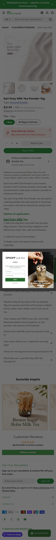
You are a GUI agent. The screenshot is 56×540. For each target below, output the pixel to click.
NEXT (15, 280)
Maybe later (15, 283)
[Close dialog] (52, 253)
